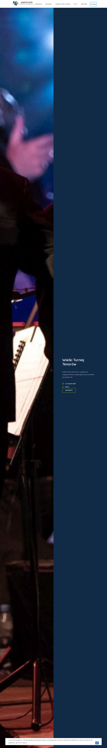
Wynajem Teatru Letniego (62, 4)
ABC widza (84, 4)
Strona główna (18, 3)
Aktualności (49, 4)
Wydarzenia (38, 4)
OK (97, 743)
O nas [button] (75, 4)
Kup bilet (93, 4)
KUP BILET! (69, 390)
